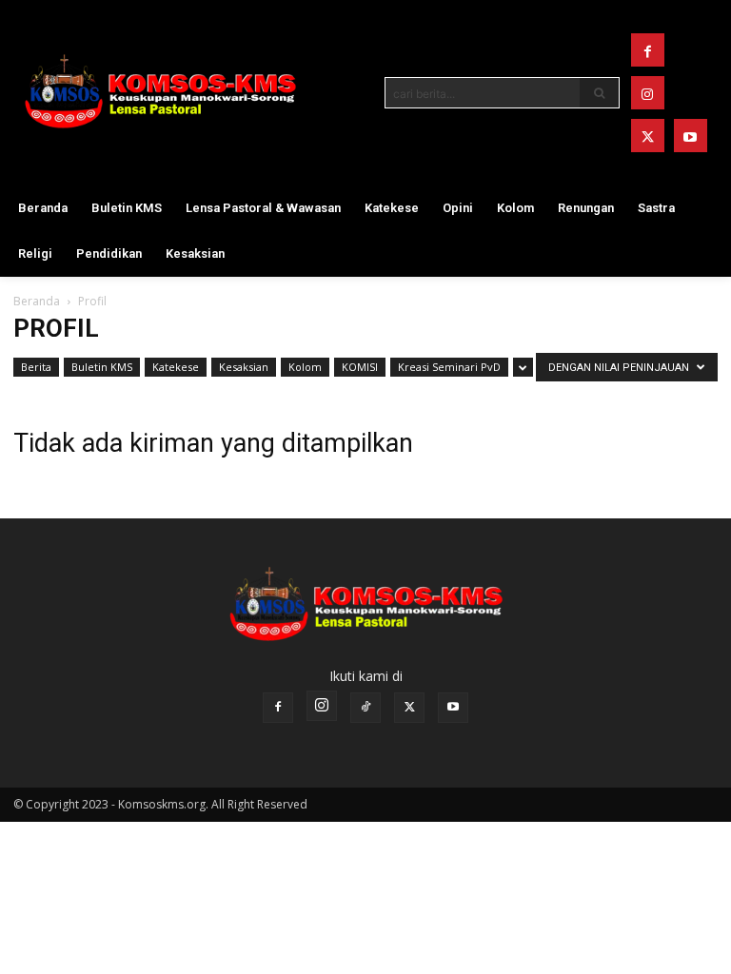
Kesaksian (243, 367)
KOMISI (360, 367)
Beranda (36, 301)
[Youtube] (690, 135)
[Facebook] (647, 50)
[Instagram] (647, 92)
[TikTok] (365, 707)
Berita (36, 367)
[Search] (600, 92)
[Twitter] (647, 135)
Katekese (175, 367)
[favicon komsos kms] (160, 91)
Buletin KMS (101, 367)
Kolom (305, 367)
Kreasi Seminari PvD (449, 367)
